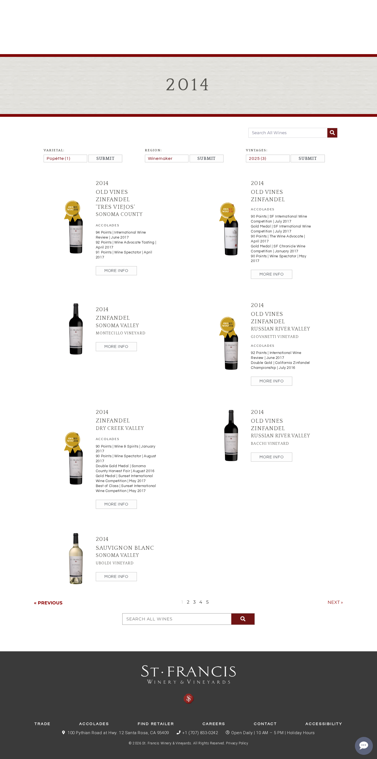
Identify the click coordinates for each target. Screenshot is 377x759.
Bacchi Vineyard (270, 443)
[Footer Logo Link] (188, 685)
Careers (214, 724)
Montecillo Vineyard (120, 333)
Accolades (94, 724)
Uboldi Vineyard (115, 563)
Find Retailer (156, 724)
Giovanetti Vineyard (275, 337)
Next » (335, 602)
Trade (42, 724)
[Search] (332, 132)
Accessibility (324, 724)
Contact (265, 724)
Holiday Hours (301, 732)
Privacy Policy (237, 743)
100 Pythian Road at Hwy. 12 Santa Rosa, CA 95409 (118, 732)
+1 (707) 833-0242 (200, 732)
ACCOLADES (107, 225)
